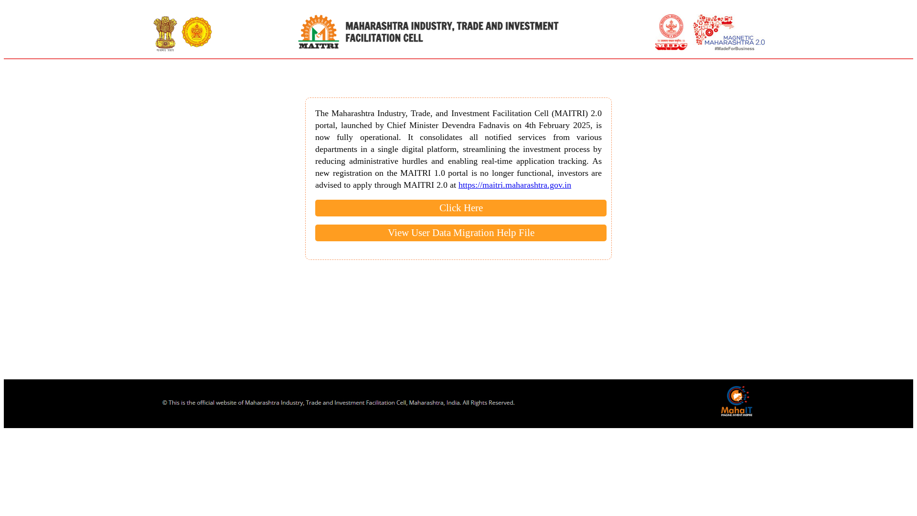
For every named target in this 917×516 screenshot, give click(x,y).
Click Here (461, 208)
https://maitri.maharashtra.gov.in (514, 185)
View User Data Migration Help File (461, 232)
